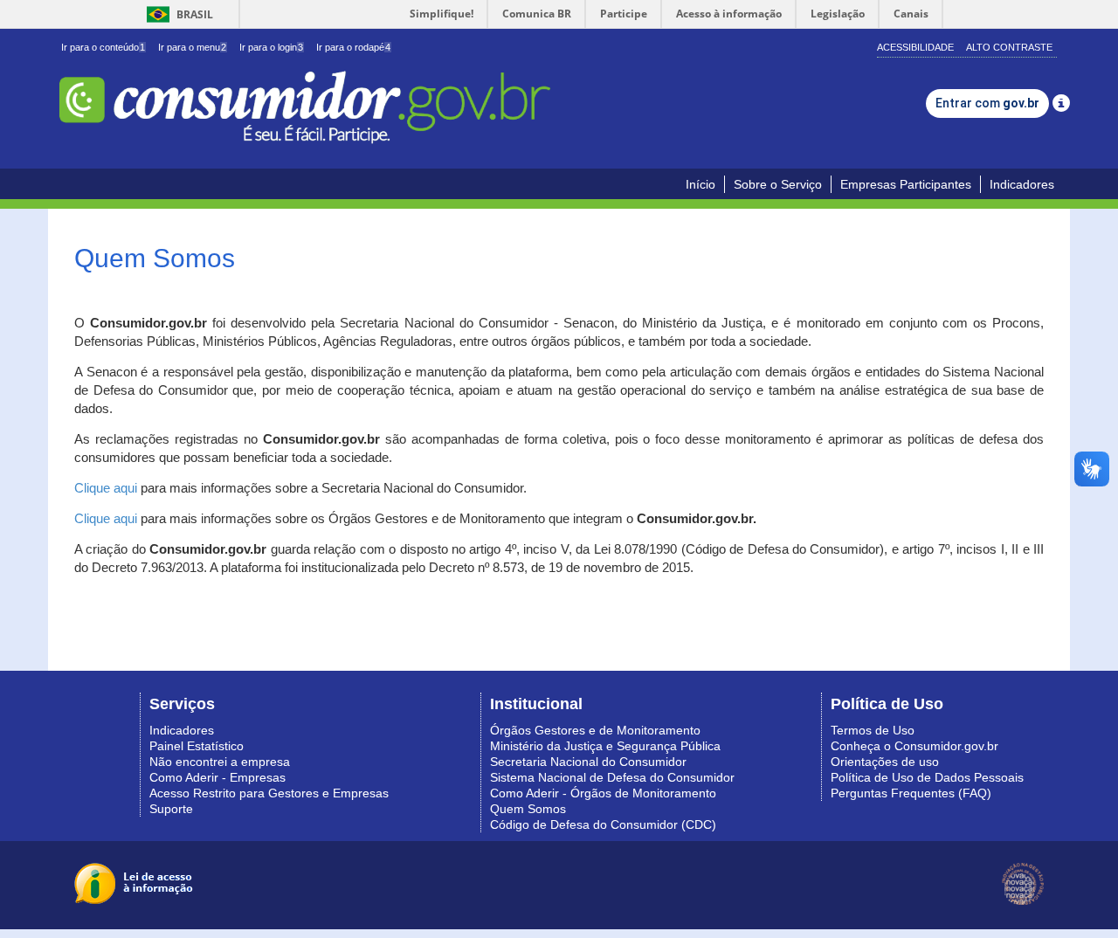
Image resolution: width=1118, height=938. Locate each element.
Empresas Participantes (905, 184)
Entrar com (987, 103)
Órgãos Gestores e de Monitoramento (595, 730)
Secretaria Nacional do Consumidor (588, 762)
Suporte (171, 809)
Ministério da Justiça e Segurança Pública (605, 746)
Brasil (176, 14)
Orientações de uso (885, 762)
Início (700, 184)
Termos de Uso (872, 730)
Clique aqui (105, 488)
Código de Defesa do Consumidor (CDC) (603, 824)
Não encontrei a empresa (219, 762)
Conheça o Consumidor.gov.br (914, 746)
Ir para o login (271, 47)
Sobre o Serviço (778, 184)
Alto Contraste (1009, 47)
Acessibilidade (915, 47)
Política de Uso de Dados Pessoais (927, 777)
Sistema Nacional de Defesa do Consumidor (612, 777)
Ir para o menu (192, 47)
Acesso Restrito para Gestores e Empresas (269, 793)
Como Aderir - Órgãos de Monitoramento (603, 793)
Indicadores (1022, 184)
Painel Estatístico (196, 746)
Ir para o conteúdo (103, 47)
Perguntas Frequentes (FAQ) (911, 793)
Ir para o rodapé (353, 47)
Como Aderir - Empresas (217, 777)
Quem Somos (528, 809)
